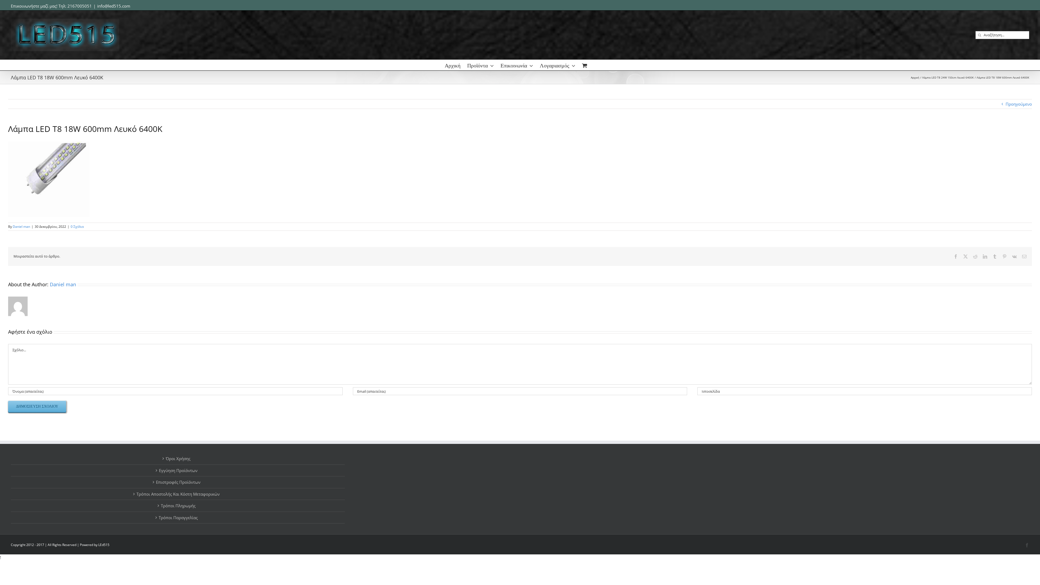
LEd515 (103, 544)
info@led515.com (113, 6)
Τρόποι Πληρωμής (178, 505)
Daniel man (21, 226)
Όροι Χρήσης (178, 458)
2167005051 (79, 6)
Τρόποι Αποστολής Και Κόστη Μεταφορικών (178, 494)
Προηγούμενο (1019, 104)
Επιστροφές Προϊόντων (178, 482)
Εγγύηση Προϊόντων (178, 470)
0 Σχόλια (77, 226)
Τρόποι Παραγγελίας (178, 517)
